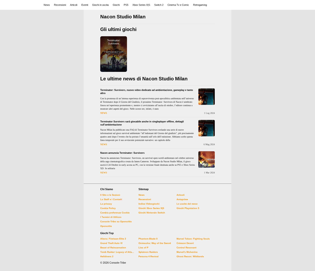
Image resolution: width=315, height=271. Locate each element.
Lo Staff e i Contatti (111, 199)
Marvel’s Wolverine (187, 252)
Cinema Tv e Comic (178, 4)
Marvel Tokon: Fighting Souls (193, 238)
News (47, 4)
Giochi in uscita (100, 4)
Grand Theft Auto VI (111, 243)
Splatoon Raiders (148, 252)
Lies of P (143, 247)
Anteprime (182, 199)
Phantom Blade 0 (148, 238)
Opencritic (106, 226)
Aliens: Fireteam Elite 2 (113, 238)
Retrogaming (200, 4)
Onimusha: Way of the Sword (154, 243)
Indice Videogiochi (148, 203)
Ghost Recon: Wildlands (190, 256)
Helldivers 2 (106, 256)
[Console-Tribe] (20, 5)
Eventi (84, 4)
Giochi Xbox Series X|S (151, 208)
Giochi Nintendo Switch (151, 212)
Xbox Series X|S (141, 4)
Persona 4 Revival (148, 256)
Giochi (116, 4)
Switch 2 (158, 4)
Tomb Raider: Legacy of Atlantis (117, 252)
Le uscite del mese (187, 203)
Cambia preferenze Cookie (115, 212)
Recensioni (60, 4)
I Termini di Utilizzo (110, 217)
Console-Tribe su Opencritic (116, 221)
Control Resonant (186, 247)
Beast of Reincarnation (113, 247)
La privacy (106, 203)
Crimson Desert (185, 243)
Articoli (73, 4)
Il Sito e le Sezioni (110, 195)
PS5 (126, 4)
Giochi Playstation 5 (188, 208)
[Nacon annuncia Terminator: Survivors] (206, 159)
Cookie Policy (108, 208)
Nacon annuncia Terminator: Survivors (122, 152)
